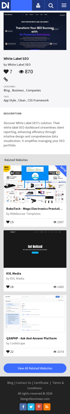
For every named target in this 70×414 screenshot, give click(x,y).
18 (11, 286)
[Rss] (46, 406)
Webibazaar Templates (25, 214)
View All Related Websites (35, 368)
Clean (21, 100)
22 (11, 351)
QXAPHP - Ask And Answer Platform (31, 338)
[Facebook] (23, 406)
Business (18, 90)
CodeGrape (17, 343)
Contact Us (23, 383)
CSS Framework (38, 100)
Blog (7, 90)
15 (11, 222)
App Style (10, 100)
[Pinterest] (39, 406)
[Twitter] (31, 406)
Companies (33, 90)
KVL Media (13, 273)
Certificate (41, 383)
